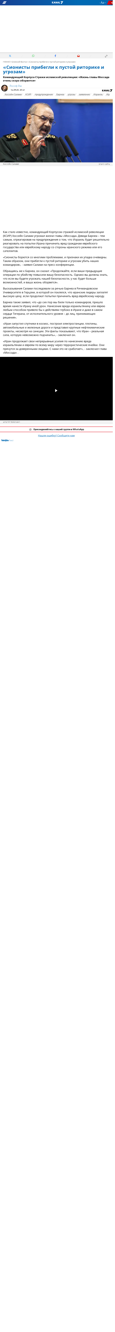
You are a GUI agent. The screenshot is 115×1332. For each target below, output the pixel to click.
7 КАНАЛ (6, 62)
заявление (84, 95)
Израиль (98, 95)
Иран (109, 95)
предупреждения (44, 95)
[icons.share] (110, 3)
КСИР (28, 95)
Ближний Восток (19, 62)
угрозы (71, 95)
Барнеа (60, 95)
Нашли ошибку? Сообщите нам (56, 436)
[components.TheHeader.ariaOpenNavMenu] (18, 2)
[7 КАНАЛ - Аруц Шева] (57, 2)
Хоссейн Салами (13, 95)
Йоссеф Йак (16, 86)
